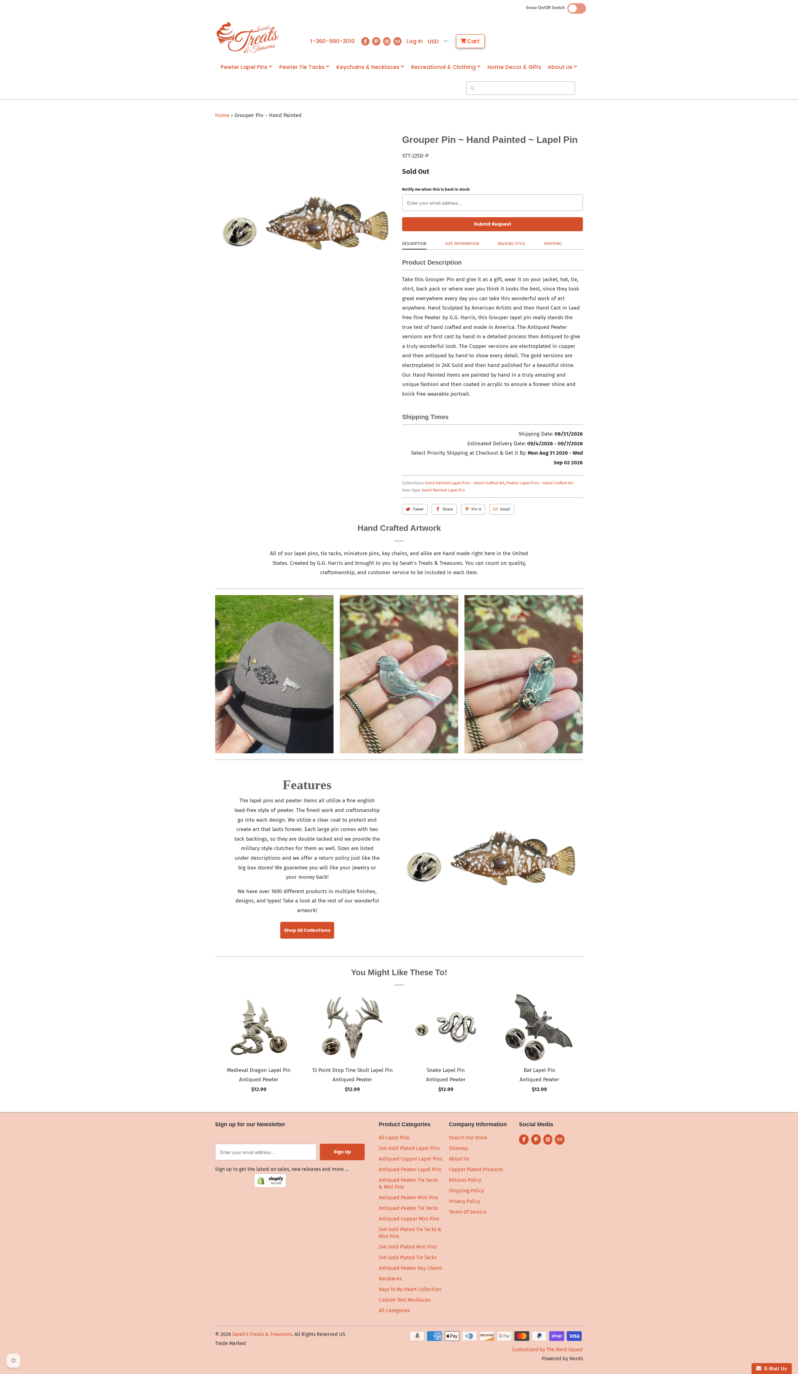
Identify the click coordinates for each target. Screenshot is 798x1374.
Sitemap (458, 1148)
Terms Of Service (468, 1212)
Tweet (418, 509)
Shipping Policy (466, 1191)
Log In (414, 41)
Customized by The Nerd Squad (547, 1349)
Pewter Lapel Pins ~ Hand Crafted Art (539, 483)
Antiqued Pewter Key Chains (410, 1268)
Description (414, 243)
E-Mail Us (774, 1368)
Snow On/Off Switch (546, 7)
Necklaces (390, 1279)
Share (447, 509)
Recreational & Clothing (443, 67)
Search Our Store (468, 1138)
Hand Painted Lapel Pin (443, 490)
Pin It (476, 509)
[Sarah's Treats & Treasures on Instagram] (387, 41)
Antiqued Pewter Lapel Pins (410, 1169)
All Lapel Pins (394, 1138)
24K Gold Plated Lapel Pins (409, 1148)
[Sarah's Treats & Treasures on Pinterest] (376, 41)
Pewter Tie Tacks (301, 67)
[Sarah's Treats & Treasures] (248, 37)
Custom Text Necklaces (404, 1300)
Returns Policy (465, 1180)
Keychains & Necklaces (367, 67)
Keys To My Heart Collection (410, 1289)
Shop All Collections (307, 930)
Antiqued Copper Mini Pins (409, 1219)
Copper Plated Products (476, 1169)
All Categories (394, 1310)
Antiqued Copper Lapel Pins (410, 1159)
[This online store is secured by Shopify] (270, 1186)
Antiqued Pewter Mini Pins (408, 1197)
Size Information (462, 243)
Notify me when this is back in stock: (436, 189)
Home (222, 115)
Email (505, 509)
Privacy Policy (464, 1201)
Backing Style (511, 243)
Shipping (553, 243)
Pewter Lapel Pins (244, 67)
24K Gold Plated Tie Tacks (407, 1257)
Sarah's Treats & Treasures (262, 1334)
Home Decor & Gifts (514, 67)
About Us (560, 67)
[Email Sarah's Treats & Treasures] (397, 41)
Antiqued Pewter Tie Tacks (408, 1208)
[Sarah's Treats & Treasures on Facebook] (365, 41)
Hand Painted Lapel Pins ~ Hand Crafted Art (464, 483)
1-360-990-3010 (332, 41)
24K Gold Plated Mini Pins (407, 1247)
